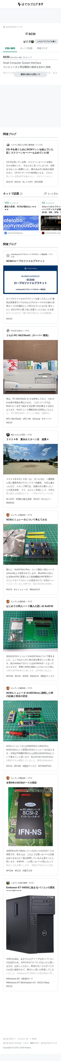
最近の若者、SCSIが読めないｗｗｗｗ (20, 208)
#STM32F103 (44, 766)
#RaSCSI (34, 676)
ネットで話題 (26, 48)
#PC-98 (27, 418)
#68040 (10, 502)
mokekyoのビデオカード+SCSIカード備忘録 (29, 254)
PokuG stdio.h (17, 331)
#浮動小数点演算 (24, 499)
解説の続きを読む (29, 74)
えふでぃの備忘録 (18, 515)
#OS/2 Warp (43, 982)
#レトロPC (27, 182)
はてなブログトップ (49, 1043)
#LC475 (10, 499)
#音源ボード (27, 978)
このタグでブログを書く (46, 41)
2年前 (29, 434)
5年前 (31, 883)
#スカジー (46, 499)
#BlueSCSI (35, 589)
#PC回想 (38, 182)
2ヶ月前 (39, 145)
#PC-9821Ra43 (13, 418)
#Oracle (36, 418)
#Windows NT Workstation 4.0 (21, 982)
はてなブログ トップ (14, 27)
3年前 (29, 515)
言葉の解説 (10, 48)
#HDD (25, 676)
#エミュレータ (21, 589)
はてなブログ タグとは (12, 1043)
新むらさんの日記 (18, 434)
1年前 (27, 331)
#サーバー (47, 418)
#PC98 (9, 676)
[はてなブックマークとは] (21, 193)
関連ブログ (42, 48)
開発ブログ (34, 1043)
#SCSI (18, 182)
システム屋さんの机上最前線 (22, 145)
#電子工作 (27, 870)
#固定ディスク (47, 676)
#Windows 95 (13, 978)
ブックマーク (11, 202)
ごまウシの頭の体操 (19, 883)
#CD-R (9, 182)
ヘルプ (25, 1043)
